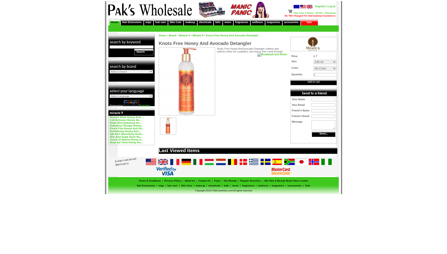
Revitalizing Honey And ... (125, 131)
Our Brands (230, 180)
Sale (309, 22)
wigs (148, 22)
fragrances (241, 22)
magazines (273, 22)
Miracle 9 (184, 35)
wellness (257, 22)
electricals (205, 22)
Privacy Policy (172, 180)
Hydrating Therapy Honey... (126, 125)
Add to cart (314, 81)
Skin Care (175, 22)
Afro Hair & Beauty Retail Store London (286, 180)
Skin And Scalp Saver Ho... (126, 136)
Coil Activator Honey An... (125, 120)
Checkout (330, 13)
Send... (323, 133)
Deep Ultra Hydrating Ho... (126, 122)
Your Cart (298, 13)
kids (217, 22)
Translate (144, 105)
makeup (190, 22)
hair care (160, 22)
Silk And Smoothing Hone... (127, 134)
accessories (291, 22)
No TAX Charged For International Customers (310, 15)
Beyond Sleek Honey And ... (127, 117)
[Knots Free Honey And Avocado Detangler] (168, 133)
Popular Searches (250, 180)
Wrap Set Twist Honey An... (126, 142)
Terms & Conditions (150, 180)
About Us (190, 180)
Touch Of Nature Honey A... (126, 139)
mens (227, 22)
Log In (331, 6)
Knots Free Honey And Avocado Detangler (232, 35)
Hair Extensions (132, 22)
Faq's (217, 180)
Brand (172, 35)
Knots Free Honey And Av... (126, 128)
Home (114, 22)
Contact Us (204, 180)
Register (320, 6)
